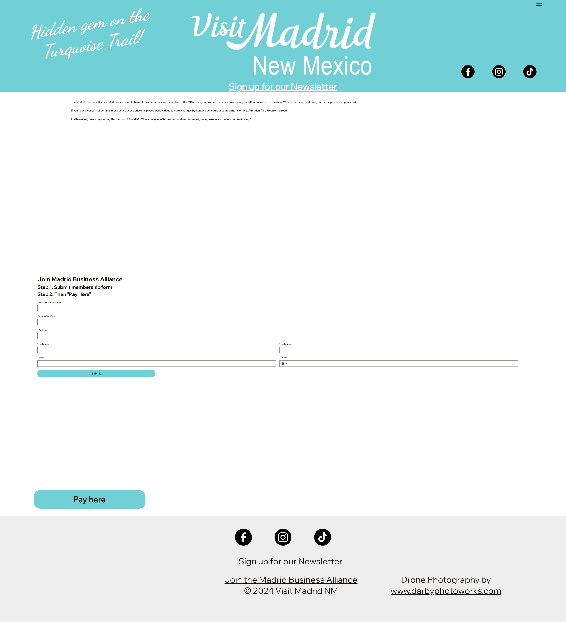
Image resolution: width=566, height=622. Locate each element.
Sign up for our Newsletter (283, 86)
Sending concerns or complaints (215, 110)
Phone (283, 357)
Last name (285, 344)
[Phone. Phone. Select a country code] (284, 363)
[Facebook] (468, 71)
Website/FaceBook (46, 316)
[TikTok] (530, 71)
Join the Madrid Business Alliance (290, 579)
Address (42, 330)
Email (40, 357)
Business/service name (49, 302)
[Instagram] (499, 71)
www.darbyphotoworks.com (446, 590)
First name (43, 344)
